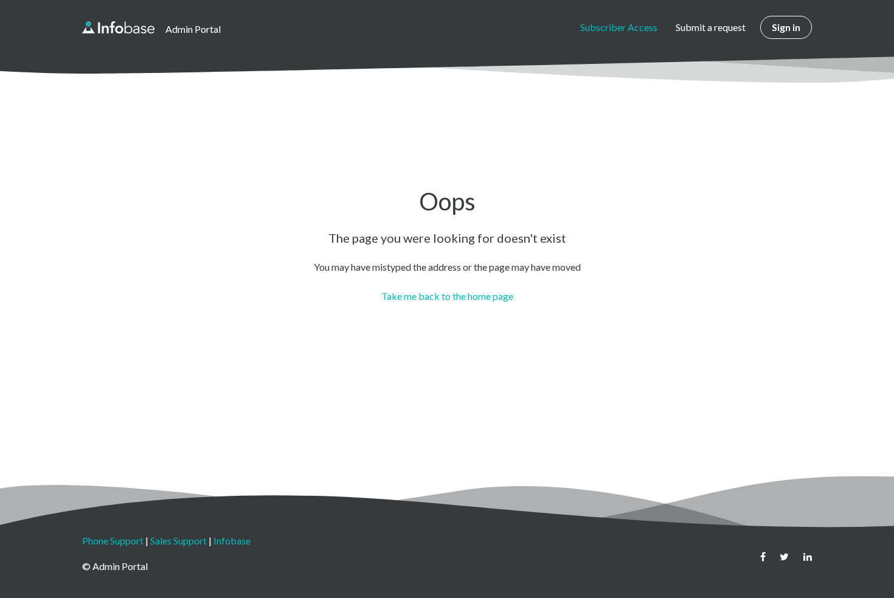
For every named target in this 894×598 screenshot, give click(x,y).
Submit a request (711, 27)
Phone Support (113, 540)
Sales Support (178, 540)
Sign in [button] (786, 27)
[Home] (118, 27)
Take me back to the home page (447, 296)
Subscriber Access (618, 27)
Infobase (232, 540)
